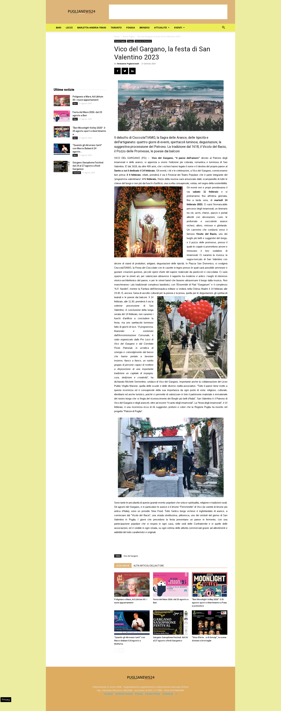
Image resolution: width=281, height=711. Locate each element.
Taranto (116, 27)
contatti (108, 693)
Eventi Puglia (128, 36)
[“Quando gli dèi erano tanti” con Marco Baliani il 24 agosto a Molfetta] (132, 622)
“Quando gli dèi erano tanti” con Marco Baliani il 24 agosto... (87, 148)
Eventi (178, 27)
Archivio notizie (124, 693)
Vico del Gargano (131, 556)
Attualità (160, 27)
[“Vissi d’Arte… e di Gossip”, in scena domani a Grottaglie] (209, 622)
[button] (223, 27)
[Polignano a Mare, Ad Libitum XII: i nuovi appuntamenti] (132, 584)
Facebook (167, 693)
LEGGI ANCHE (123, 565)
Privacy (139, 693)
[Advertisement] (168, 12)
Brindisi (145, 27)
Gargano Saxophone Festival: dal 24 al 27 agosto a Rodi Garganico (88, 165)
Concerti (77, 172)
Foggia (130, 27)
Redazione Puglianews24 (128, 63)
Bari (58, 27)
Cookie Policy (152, 693)
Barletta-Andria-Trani (91, 27)
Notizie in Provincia (143, 41)
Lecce (69, 27)
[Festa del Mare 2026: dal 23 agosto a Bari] (170, 584)
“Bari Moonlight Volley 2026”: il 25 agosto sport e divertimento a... (89, 131)
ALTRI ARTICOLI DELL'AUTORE (149, 565)
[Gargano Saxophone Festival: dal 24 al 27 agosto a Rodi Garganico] (170, 622)
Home (117, 36)
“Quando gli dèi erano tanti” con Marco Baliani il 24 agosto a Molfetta (129, 640)
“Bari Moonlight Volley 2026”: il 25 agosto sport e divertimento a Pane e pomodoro (209, 602)
